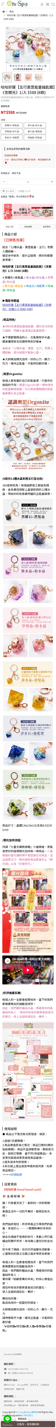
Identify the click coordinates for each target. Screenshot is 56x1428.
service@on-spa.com (18, 1368)
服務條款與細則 (37, 1405)
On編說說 (44, 1384)
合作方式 (34, 1384)
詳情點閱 (16, 1174)
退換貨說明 (19, 1401)
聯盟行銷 (20, 1388)
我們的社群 (9, 1388)
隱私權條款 (23, 1405)
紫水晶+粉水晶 (35, 125)
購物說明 (8, 1401)
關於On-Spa (9, 1384)
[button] (50, 49)
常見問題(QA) (10, 1405)
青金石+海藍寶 (12, 137)
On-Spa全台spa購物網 (27, 1412)
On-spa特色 (22, 1384)
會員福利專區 (32, 1401)
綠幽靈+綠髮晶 (35, 137)
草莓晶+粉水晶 (12, 131)
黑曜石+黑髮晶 (12, 125)
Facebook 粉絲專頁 (13, 1354)
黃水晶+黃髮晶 (35, 131)
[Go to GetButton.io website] (7, 1425)
